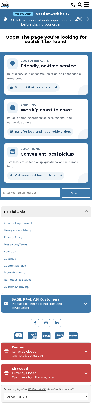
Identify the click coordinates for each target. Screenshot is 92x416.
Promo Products (14, 272)
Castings (10, 258)
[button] (79, 4)
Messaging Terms (15, 244)
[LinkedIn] (57, 323)
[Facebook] (35, 323)
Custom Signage (15, 265)
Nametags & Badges (17, 279)
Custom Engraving (16, 286)
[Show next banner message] (88, 19)
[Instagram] (46, 323)
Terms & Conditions (17, 230)
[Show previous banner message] (80, 19)
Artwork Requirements (19, 223)
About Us (10, 251)
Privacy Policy (13, 237)
